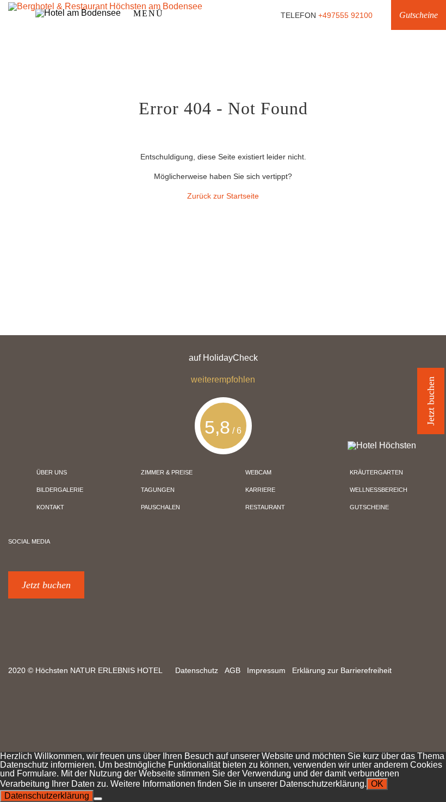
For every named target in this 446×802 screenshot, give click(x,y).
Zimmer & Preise (167, 472)
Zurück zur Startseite (223, 196)
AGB (232, 670)
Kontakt (50, 507)
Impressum (266, 670)
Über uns (51, 472)
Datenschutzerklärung (46, 795)
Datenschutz (196, 670)
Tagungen (158, 489)
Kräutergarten (376, 472)
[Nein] (98, 798)
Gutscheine (418, 15)
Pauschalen (160, 507)
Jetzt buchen (46, 584)
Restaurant (265, 507)
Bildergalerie (59, 489)
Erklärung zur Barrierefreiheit (342, 670)
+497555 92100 (345, 15)
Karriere (260, 489)
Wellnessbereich (378, 489)
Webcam (258, 472)
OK (377, 783)
